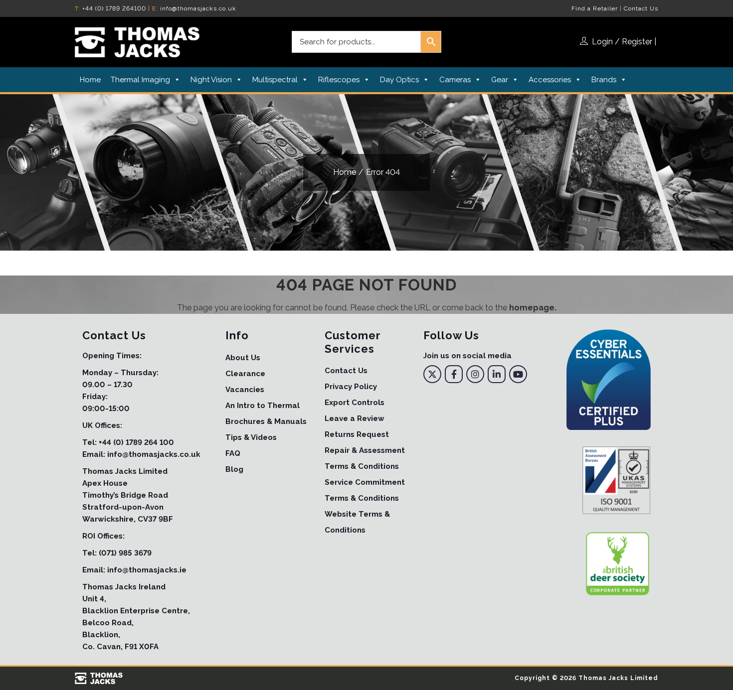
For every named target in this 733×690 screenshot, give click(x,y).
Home (90, 79)
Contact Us (641, 8)
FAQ (232, 453)
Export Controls (354, 402)
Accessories (550, 79)
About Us (242, 357)
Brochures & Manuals (266, 421)
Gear (499, 79)
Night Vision (211, 79)
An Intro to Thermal (262, 405)
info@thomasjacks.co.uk (198, 8)
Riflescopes (339, 79)
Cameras (455, 79)
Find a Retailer (594, 8)
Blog (234, 469)
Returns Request (357, 434)
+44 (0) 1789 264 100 (136, 442)
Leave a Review (354, 418)
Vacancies (244, 389)
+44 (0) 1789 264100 (114, 8)
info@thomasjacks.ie (146, 569)
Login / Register (622, 41)
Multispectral (275, 79)
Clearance (245, 373)
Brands (603, 79)
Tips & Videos (251, 437)
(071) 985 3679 (125, 553)
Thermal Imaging (140, 79)
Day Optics (399, 79)
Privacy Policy (351, 386)
